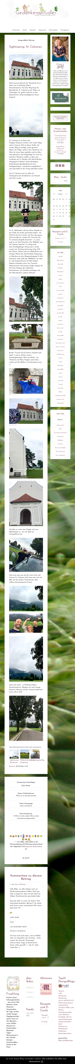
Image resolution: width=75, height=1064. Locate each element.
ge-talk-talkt (60, 313)
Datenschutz (53, 30)
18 (57, 213)
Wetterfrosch (60, 399)
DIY (60, 286)
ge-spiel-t (60, 309)
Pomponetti (60, 436)
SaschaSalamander (65, 1019)
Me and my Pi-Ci (60, 343)
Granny (60, 320)
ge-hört (60, 294)
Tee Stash (60, 380)
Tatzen (60, 377)
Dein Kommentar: (26, 816)
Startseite (16, 30)
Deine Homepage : (26, 805)
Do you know (60, 283)
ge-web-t (60, 316)
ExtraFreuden (60, 290)
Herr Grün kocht (60, 451)
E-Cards (60, 242)
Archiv (24, 30)
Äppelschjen (60, 260)
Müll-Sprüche (60, 354)
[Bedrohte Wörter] (46, 989)
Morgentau (62, 998)
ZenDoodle (60, 403)
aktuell (60, 256)
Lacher (60, 331)
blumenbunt (60, 271)
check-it (60, 275)
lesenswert (60, 339)
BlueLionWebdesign (65, 1040)
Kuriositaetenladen (60, 447)
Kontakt (33, 30)
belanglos (60, 268)
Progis (60, 362)
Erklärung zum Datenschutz (31, 846)
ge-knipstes (60, 298)
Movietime (60, 350)
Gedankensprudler (65, 1012)
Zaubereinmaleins (64, 1022)
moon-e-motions (60, 347)
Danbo (60, 279)
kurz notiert (60, 328)
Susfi (60, 1024)
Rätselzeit (60, 365)
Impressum (42, 30)
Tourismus (60, 388)
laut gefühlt (60, 335)
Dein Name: (26, 786)
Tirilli (60, 993)
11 (57, 209)
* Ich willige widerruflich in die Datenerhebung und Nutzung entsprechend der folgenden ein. (26, 845)
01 (69, 202)
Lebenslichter (63, 1005)
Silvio (60, 429)
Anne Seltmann (20, 884)
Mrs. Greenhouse (60, 455)
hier (39, 83)
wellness (60, 392)
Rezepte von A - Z (60, 238)
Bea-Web (60, 264)
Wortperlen (62, 996)
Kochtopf (60, 324)
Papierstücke (60, 425)
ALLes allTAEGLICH (66, 1000)
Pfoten (60, 358)
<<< (54, 194)
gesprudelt (60, 305)
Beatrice (12, 766)
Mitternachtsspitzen (65, 1003)
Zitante (61, 991)
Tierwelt (60, 384)
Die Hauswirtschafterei (60, 432)
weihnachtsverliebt (60, 395)
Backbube (60, 440)
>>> (67, 194)
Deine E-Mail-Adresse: (26, 795)
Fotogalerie (65, 30)
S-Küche (60, 444)
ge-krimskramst (60, 301)
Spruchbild (60, 369)
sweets (60, 373)
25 (57, 216)
